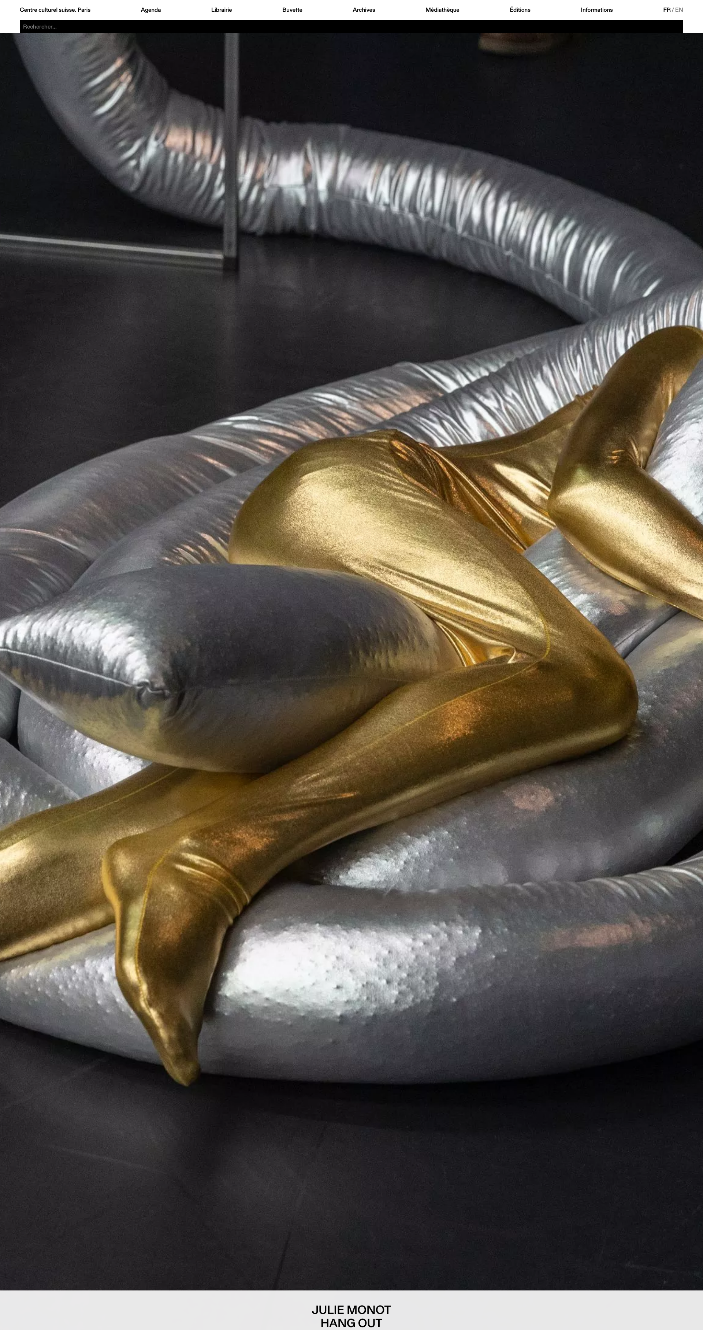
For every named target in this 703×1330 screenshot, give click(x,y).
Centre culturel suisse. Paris (55, 10)
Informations (597, 10)
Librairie (221, 10)
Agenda (151, 10)
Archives (364, 10)
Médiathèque (442, 10)
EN (679, 10)
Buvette (292, 10)
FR (667, 10)
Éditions (520, 10)
